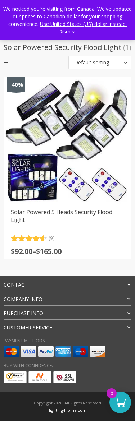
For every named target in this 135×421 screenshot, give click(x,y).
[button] (99, 62)
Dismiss (67, 31)
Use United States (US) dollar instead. (83, 23)
